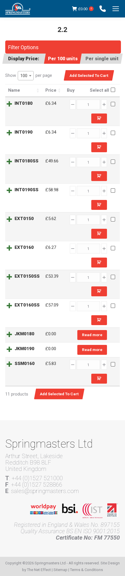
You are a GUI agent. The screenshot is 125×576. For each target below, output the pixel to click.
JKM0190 (24, 348)
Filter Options (23, 47)
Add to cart (99, 118)
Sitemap (60, 570)
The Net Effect (39, 570)
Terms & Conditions (86, 570)
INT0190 (24, 132)
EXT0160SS (27, 305)
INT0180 (24, 103)
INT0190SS (26, 189)
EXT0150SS (27, 276)
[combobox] (26, 75)
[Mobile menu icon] (116, 9)
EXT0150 (24, 218)
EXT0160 (24, 247)
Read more (92, 334)
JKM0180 (24, 333)
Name (14, 90)
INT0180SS (26, 161)
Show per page (28, 75)
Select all (99, 90)
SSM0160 (25, 363)
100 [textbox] (23, 75)
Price (50, 90)
